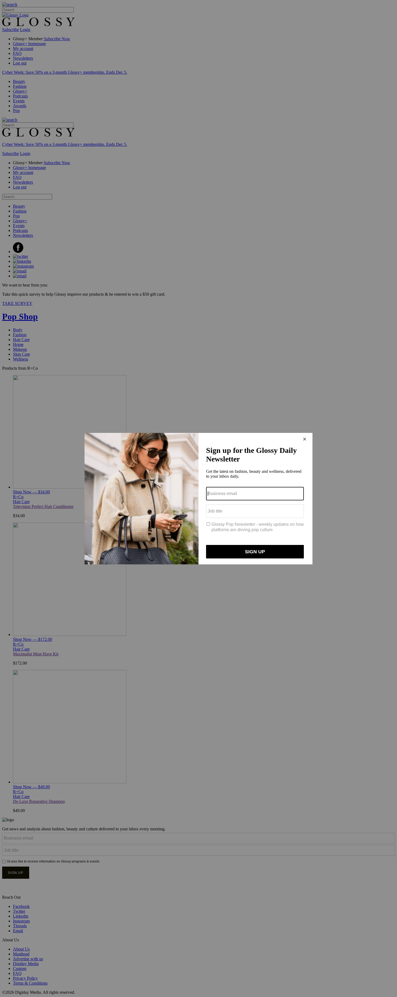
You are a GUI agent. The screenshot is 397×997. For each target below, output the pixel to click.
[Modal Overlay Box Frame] (198, 498)
